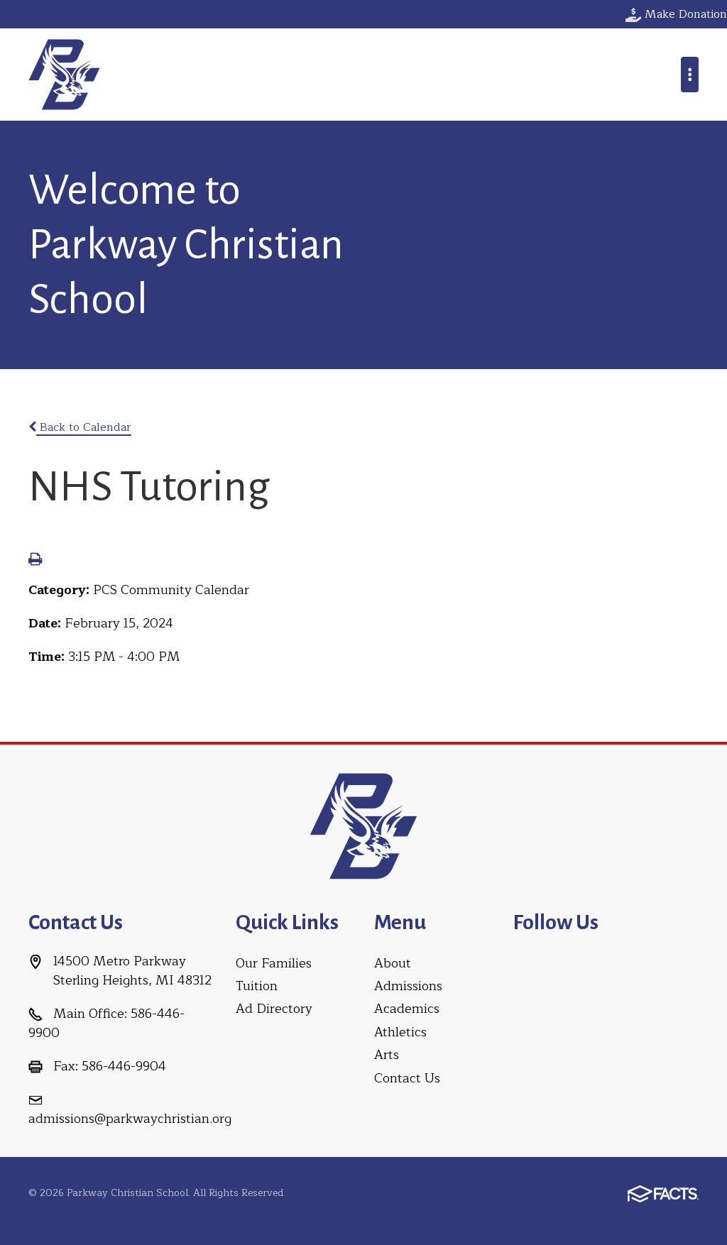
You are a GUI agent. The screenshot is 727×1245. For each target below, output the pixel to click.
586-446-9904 (124, 1066)
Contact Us (407, 1078)
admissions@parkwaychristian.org (129, 1118)
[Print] (35, 561)
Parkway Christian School (64, 74)
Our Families (274, 963)
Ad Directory (274, 1008)
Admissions (408, 986)
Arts (386, 1054)
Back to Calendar (83, 427)
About (392, 963)
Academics (406, 1008)
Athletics (400, 1032)
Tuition (257, 986)
